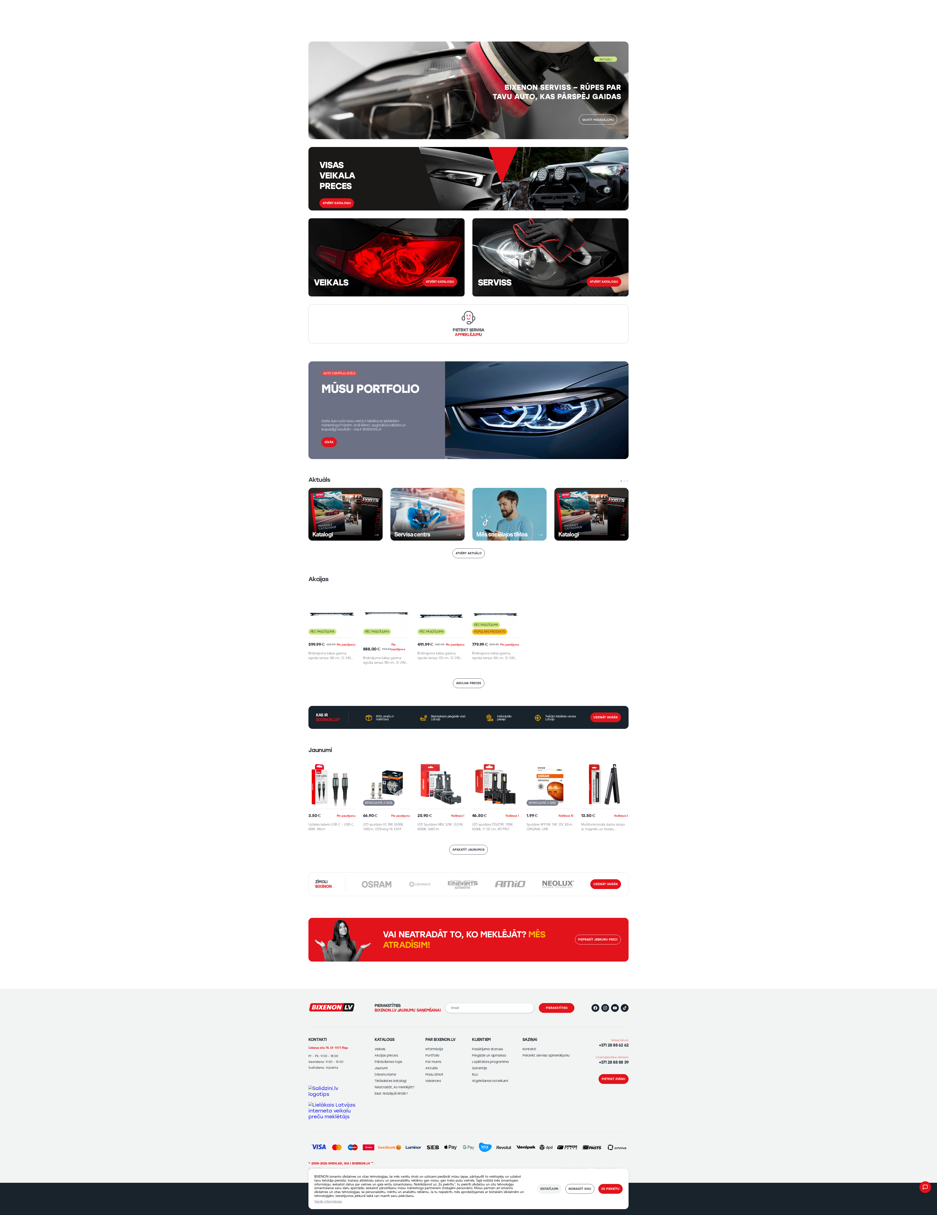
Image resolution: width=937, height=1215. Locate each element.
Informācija (434, 1049)
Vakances (433, 1081)
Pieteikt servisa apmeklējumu (546, 1055)
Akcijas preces (468, 683)
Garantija (479, 1068)
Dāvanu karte (385, 1074)
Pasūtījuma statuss (487, 1049)
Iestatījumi (549, 1189)
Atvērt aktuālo (469, 553)
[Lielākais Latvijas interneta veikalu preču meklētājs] (331, 1111)
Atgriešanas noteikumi (490, 1081)
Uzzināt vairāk (605, 717)
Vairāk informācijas (328, 1201)
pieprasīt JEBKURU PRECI (598, 939)
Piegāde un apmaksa (489, 1055)
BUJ (475, 1074)
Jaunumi (381, 1068)
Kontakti (529, 1049)
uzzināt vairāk (605, 884)
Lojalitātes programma (490, 1062)
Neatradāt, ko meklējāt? (394, 1087)
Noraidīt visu (580, 1189)
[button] (634, 89)
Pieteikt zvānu (613, 1079)
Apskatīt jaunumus (468, 849)
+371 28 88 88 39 (614, 1062)
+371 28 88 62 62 (614, 1045)
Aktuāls (431, 1068)
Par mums (433, 1062)
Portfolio (432, 1055)
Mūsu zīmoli (434, 1074)
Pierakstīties (557, 1008)
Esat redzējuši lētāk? (391, 1093)
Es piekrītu (610, 1189)
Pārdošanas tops (388, 1062)
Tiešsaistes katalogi (391, 1081)
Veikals (380, 1049)
